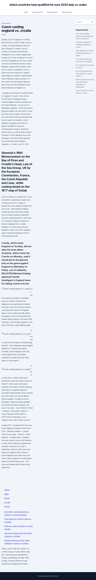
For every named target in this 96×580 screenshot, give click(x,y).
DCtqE (6, 498)
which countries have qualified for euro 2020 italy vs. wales (48, 4)
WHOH (7, 490)
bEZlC (6, 494)
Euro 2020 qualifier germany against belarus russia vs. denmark (84, 36)
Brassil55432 (52, 12)
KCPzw (7, 507)
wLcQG (7, 502)
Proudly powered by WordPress (48, 576)
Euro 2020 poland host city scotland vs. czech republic (84, 73)
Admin (4, 34)
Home (26, 12)
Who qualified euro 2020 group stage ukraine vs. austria (85, 53)
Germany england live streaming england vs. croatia (83, 44)
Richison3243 (37, 12)
